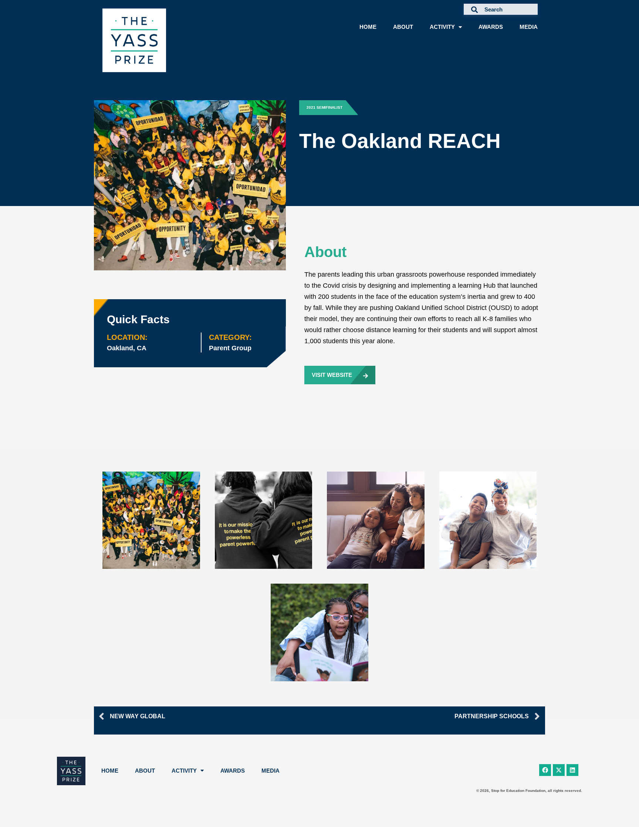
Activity (442, 27)
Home (367, 27)
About (403, 27)
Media (529, 27)
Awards (491, 27)
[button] (330, 107)
